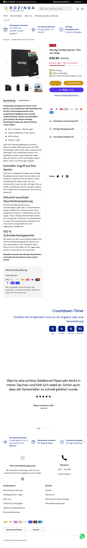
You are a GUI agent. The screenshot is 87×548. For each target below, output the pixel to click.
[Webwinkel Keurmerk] (66, 101)
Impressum (50, 494)
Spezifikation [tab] (24, 100)
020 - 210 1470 (64, 469)
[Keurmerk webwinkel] (12, 360)
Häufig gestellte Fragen (13, 494)
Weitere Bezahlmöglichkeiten (66, 95)
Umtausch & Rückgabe (13, 503)
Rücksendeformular (11, 512)
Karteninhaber (16, 16)
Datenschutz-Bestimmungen (57, 499)
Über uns (28, 16)
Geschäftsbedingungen (55, 503)
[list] (23, 62)
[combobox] (55, 8)
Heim (5, 16)
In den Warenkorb (73, 83)
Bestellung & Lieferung (12, 490)
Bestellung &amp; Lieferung (46, 16)
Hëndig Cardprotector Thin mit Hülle (23, 39)
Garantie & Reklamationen (14, 508)
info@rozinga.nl (64, 474)
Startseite (6, 39)
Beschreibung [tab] (9, 100)
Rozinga (10, 540)
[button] (82, 8)
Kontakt (6, 20)
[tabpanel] (22, 182)
